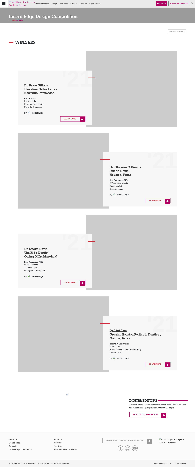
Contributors (14, 443)
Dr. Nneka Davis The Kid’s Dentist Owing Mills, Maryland (40, 252)
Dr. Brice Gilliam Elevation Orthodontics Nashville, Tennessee (40, 89)
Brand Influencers (42, 4)
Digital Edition (94, 4)
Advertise (58, 443)
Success (73, 4)
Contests (83, 4)
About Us (13, 439)
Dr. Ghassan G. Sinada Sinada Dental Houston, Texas (125, 170)
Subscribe (179, 3)
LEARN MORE (70, 119)
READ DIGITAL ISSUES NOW (145, 415)
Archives (58, 446)
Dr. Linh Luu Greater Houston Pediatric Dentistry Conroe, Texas (135, 334)
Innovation (64, 4)
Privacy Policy (180, 463)
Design (54, 4)
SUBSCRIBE (125, 440)
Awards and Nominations (65, 449)
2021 (14, 20)
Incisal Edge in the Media (20, 449)
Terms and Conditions (162, 463)
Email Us (58, 439)
